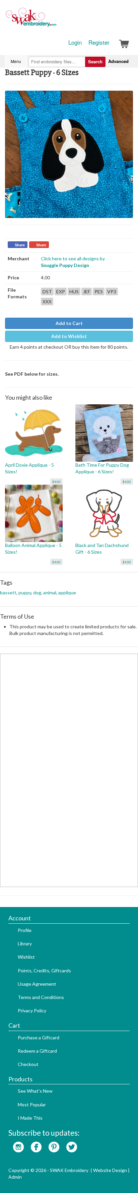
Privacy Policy (32, 1010)
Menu (16, 61)
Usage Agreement (37, 984)
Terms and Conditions (41, 997)
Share (20, 245)
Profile (24, 930)
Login (75, 42)
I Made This (30, 1118)
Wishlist (26, 957)
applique (67, 592)
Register (99, 42)
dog (37, 592)
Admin (15, 1177)
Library (25, 943)
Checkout (28, 1064)
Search (95, 61)
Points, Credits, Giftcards (44, 970)
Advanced (118, 61)
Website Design (110, 1170)
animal (49, 592)
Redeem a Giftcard (37, 1051)
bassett (8, 592)
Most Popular (32, 1104)
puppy (24, 592)
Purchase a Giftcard (38, 1037)
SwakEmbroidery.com (55, 20)
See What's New (35, 1091)
